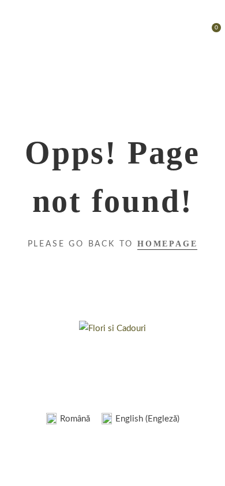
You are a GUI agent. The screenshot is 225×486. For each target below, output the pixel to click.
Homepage (167, 244)
